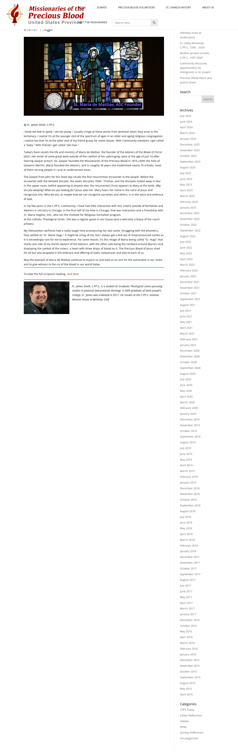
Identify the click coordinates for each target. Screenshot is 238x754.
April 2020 (186, 396)
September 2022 (190, 230)
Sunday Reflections (192, 732)
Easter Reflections (191, 715)
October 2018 (188, 499)
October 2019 (188, 431)
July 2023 (185, 173)
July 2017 (185, 585)
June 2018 (186, 522)
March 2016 (187, 643)
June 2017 (186, 591)
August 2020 (187, 373)
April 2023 (186, 190)
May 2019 (186, 459)
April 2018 (186, 534)
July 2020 (185, 379)
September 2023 (190, 161)
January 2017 (188, 614)
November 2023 (190, 150)
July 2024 (185, 116)
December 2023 (190, 144)
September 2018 (190, 505)
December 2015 (190, 660)
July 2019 (185, 448)
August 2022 (187, 236)
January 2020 (188, 413)
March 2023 (187, 196)
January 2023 (188, 207)
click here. (73, 274)
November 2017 (190, 562)
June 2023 (186, 179)
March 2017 (187, 608)
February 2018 (189, 545)
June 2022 (186, 247)
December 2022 (190, 213)
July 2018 (185, 517)
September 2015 (190, 677)
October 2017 (188, 568)
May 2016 (186, 631)
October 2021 (188, 293)
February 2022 (189, 270)
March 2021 (187, 333)
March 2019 (187, 471)
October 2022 (188, 224)
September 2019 (190, 436)
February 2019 (189, 476)
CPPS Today (187, 709)
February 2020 (189, 408)
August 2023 (187, 167)
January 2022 (188, 276)
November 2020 (190, 356)
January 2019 (188, 482)
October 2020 (188, 362)
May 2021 (186, 322)
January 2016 (188, 654)
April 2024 (186, 127)
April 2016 (186, 637)
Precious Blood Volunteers (136, 7)
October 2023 (188, 156)
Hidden (184, 721)
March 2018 (187, 540)
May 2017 (186, 597)
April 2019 (186, 465)
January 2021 (188, 345)
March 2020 (187, 402)
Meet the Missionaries (92, 22)
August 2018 (187, 511)
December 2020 (190, 350)
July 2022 (185, 242)
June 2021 (186, 316)
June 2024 (186, 121)
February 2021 (189, 339)
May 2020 (186, 391)
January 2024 (188, 138)
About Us (208, 7)
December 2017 (190, 557)
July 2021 (185, 310)
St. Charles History (178, 7)
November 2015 (190, 665)
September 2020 (190, 368)
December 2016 (190, 620)
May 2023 (186, 184)
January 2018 (188, 551)
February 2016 (189, 648)
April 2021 (186, 327)
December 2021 (190, 282)
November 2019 (190, 425)
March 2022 (187, 264)
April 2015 (186, 694)
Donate (102, 7)
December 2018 (190, 488)
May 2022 (186, 253)
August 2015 (187, 683)
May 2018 (186, 528)
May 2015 (186, 688)
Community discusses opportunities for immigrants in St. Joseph (195, 68)
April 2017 (186, 603)
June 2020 (186, 385)
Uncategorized (189, 738)
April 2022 (186, 259)
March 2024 (187, 133)
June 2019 (186, 454)
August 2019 (187, 442)
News (183, 727)
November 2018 (190, 494)
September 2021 (190, 299)
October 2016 (188, 625)
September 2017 (190, 574)
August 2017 (187, 580)
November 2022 (190, 219)
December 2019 (190, 419)
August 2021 (187, 305)
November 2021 (190, 287)
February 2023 (189, 202)
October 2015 (188, 671)
